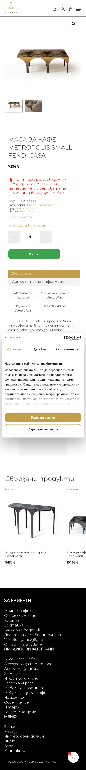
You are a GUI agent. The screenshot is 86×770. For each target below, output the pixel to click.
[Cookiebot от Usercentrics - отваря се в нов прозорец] (63, 338)
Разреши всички (43, 417)
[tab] (44, 274)
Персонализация (40, 429)
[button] (78, 9)
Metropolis (30, 209)
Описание (21, 273)
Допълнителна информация (39, 281)
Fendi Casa (26, 211)
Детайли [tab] (40, 349)
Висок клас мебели (41, 205)
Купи (34, 254)
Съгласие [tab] (14, 349)
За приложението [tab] (69, 349)
